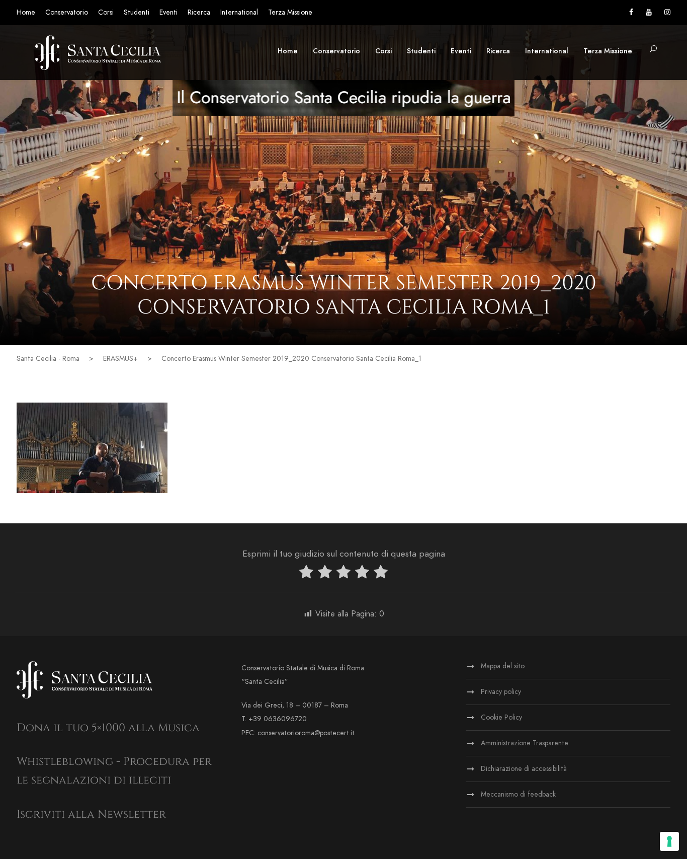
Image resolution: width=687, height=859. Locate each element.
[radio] (306, 574)
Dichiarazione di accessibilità (524, 768)
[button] (653, 49)
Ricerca (199, 12)
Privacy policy (501, 691)
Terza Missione (290, 12)
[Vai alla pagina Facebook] (631, 12)
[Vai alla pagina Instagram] (667, 12)
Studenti (136, 12)
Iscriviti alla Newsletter (91, 814)
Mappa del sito (503, 666)
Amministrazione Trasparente (524, 743)
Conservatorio (66, 12)
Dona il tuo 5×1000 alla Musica (108, 728)
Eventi (168, 12)
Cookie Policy (501, 717)
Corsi (106, 12)
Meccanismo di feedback (518, 794)
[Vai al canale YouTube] (649, 12)
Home (26, 12)
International (239, 12)
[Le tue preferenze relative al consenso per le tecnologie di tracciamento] (669, 841)
